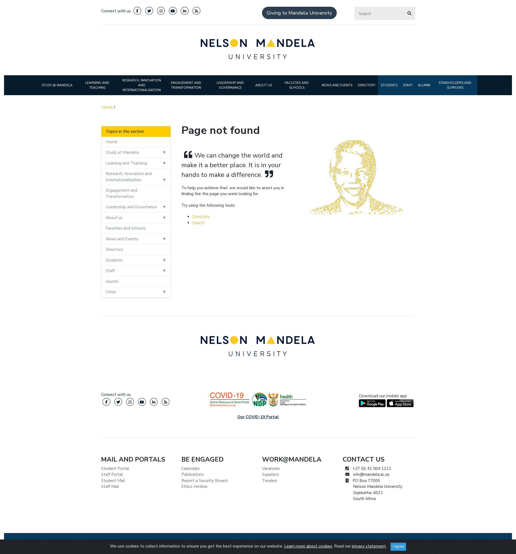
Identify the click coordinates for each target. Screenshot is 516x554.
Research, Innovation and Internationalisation (129, 177)
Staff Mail (110, 486)
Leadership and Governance (131, 207)
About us (114, 217)
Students (114, 260)
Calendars (190, 468)
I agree (398, 546)
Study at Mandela (122, 152)
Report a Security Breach (204, 480)
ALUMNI (424, 85)
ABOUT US (263, 85)
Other (111, 292)
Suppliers (270, 474)
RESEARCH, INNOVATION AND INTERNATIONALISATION (141, 85)
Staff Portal (112, 474)
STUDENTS (389, 85)
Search (198, 223)
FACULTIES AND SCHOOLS (297, 85)
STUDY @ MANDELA (57, 85)
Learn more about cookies (308, 546)
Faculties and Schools (125, 228)
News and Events (122, 239)
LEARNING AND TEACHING (97, 85)
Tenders (269, 480)
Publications (192, 474)
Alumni (112, 281)
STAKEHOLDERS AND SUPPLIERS (455, 85)
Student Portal (115, 468)
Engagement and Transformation (121, 193)
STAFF (408, 85)
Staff (110, 270)
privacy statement (369, 546)
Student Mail (113, 480)
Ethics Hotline (194, 486)
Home (107, 107)
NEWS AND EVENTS (337, 85)
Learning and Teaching (126, 163)
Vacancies (271, 468)
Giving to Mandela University (299, 12)
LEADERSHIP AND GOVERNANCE (230, 85)
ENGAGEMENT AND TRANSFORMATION (186, 85)
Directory (114, 249)
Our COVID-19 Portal (258, 417)
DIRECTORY (366, 85)
